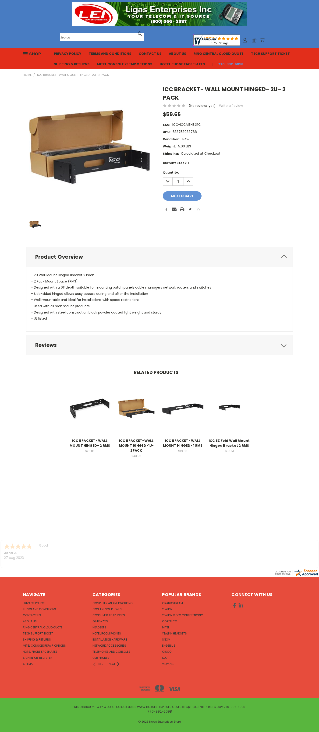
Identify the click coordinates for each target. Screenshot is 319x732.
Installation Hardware (109, 639)
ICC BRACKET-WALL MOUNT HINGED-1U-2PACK (136, 445)
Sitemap (28, 664)
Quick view (89, 403)
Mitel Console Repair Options (124, 64)
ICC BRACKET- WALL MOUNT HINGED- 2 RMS (90, 443)
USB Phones (100, 658)
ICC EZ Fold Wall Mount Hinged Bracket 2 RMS (229, 443)
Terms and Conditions (110, 53)
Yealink (167, 609)
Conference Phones (107, 609)
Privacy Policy (67, 53)
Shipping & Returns (71, 64)
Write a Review (231, 105)
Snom (166, 639)
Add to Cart (90, 412)
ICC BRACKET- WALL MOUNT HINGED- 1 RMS (183, 443)
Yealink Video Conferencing (182, 615)
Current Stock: (176, 163)
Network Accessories (109, 646)
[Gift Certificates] (254, 40)
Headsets (99, 627)
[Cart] (262, 40)
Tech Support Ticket (270, 53)
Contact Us (150, 53)
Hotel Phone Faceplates (182, 64)
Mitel (165, 627)
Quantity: (171, 172)
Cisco (166, 652)
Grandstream (172, 603)
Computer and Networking (112, 603)
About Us (177, 53)
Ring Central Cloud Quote (219, 53)
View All (168, 664)
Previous (306, 717)
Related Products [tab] (156, 372)
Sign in (28, 658)
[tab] (159, 257)
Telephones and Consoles (111, 652)
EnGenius (168, 646)
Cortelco (169, 621)
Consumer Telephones (108, 615)
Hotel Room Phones (106, 633)
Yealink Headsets (174, 633)
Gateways (100, 621)
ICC (164, 658)
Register (45, 658)
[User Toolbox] (244, 40)
